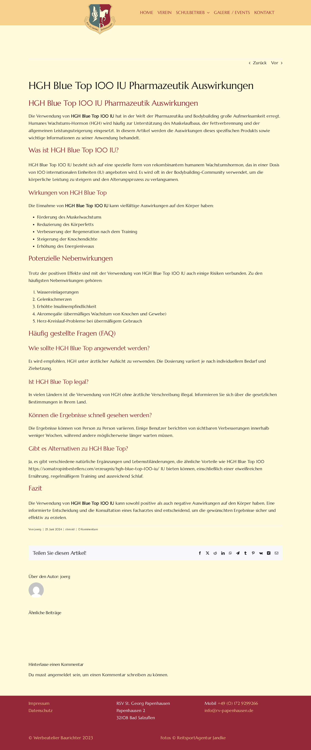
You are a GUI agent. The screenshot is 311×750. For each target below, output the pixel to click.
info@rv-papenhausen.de (229, 710)
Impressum (39, 703)
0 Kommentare (88, 529)
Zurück (260, 63)
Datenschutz (40, 710)
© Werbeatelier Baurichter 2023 (61, 737)
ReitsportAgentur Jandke (201, 737)
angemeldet (60, 675)
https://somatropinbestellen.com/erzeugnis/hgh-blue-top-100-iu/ (94, 468)
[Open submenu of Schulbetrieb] (207, 12)
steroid (69, 529)
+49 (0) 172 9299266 (238, 703)
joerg (37, 529)
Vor (274, 63)
